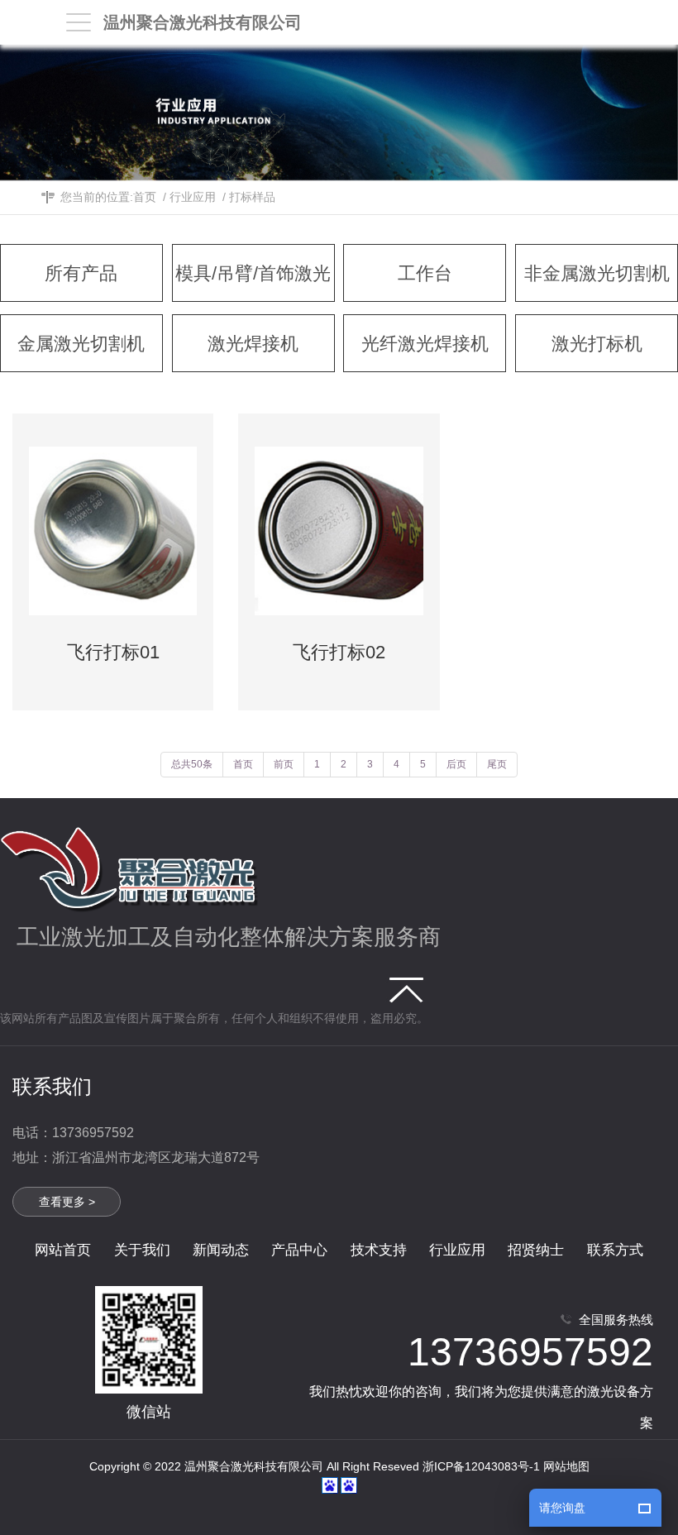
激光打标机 (596, 343)
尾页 (497, 764)
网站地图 (566, 1466)
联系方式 (615, 1250)
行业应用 (193, 196)
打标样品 (252, 196)
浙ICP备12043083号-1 (481, 1466)
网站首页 (63, 1250)
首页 (144, 196)
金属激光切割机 (81, 343)
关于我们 (142, 1250)
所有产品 (81, 273)
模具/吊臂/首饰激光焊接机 (253, 282)
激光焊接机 (253, 343)
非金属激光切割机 (597, 273)
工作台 (425, 273)
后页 (456, 764)
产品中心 (299, 1250)
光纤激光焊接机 (425, 343)
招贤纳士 (536, 1250)
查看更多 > (67, 1201)
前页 (284, 764)
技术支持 (379, 1250)
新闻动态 (221, 1250)
